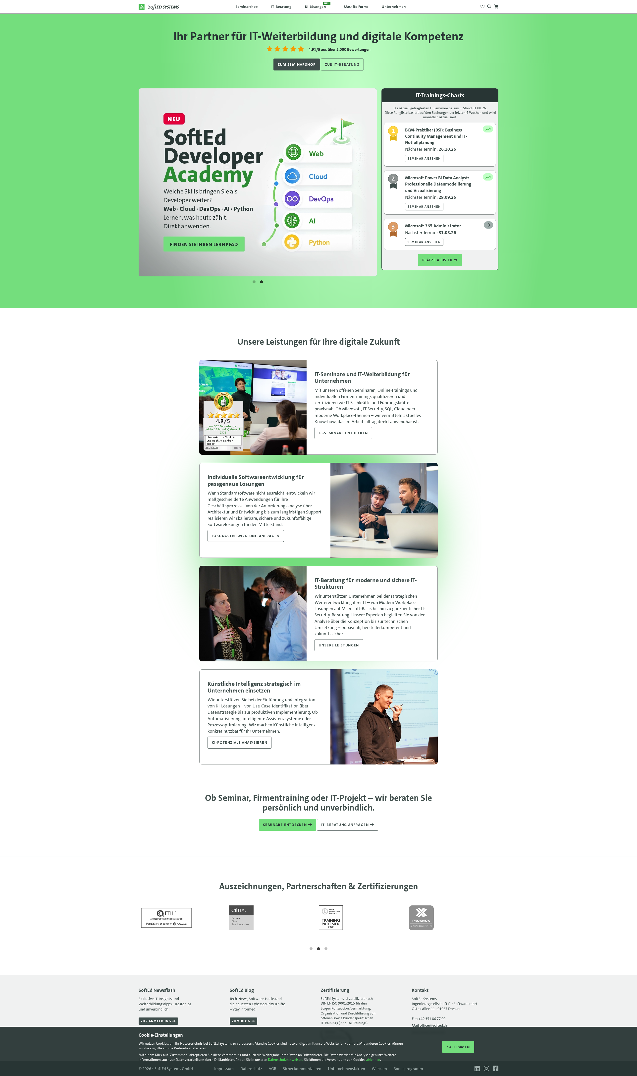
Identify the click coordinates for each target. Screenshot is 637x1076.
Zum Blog (242, 1021)
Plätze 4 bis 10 (437, 259)
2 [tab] (261, 282)
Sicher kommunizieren (302, 1068)
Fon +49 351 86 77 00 (428, 1018)
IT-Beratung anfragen (345, 824)
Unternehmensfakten (346, 1068)
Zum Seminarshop (297, 64)
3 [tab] (325, 949)
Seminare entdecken (285, 824)
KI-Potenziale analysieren (239, 742)
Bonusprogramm (408, 1068)
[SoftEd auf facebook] (494, 1069)
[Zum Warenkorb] (496, 5)
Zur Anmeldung (156, 1021)
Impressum (224, 1068)
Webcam (379, 1068)
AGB (272, 1068)
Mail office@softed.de (430, 1025)
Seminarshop (247, 6)
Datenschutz (251, 1068)
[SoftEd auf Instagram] (485, 1069)
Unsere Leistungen (339, 645)
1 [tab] (254, 282)
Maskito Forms (356, 6)
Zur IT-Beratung (342, 64)
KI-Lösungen (317, 5)
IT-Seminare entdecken (343, 433)
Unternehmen (394, 6)
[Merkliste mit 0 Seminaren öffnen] (482, 5)
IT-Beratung (281, 6)
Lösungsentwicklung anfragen (246, 535)
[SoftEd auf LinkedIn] (476, 1069)
